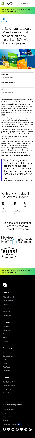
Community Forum (9, 385)
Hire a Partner (7, 389)
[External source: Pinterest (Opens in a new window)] (30, 429)
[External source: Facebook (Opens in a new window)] (4, 429)
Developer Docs (8, 326)
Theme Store (7, 330)
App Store (6, 334)
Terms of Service (8, 409)
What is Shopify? (8, 297)
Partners (5, 337)
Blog (4, 352)
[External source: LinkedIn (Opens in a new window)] (25, 429)
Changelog (6, 371)
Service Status (7, 393)
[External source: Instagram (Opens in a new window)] (17, 429)
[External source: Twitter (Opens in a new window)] (8, 429)
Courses (5, 363)
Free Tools (6, 367)
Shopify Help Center (9, 382)
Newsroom (6, 311)
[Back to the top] (5, 284)
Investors (6, 308)
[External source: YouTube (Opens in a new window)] (12, 429)
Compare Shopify (8, 356)
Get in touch (24, 3)
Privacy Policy (7, 417)
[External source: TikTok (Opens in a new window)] (21, 429)
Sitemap (5, 420)
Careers (5, 304)
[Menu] (33, 3)
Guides (5, 360)
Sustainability (7, 315)
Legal (4, 413)
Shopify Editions (8, 301)
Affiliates (6, 341)
